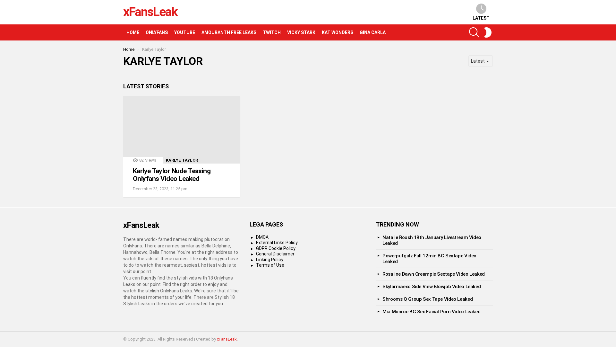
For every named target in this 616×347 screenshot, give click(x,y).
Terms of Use (270, 265)
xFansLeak (150, 11)
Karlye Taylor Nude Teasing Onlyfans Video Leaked (171, 174)
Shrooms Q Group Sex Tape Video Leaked (427, 299)
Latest (481, 18)
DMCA (262, 237)
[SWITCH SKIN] (488, 32)
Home (132, 32)
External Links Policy (277, 242)
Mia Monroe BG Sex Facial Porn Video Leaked (431, 312)
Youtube (184, 32)
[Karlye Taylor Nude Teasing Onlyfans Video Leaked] (181, 130)
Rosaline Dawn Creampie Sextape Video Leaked (433, 274)
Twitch (272, 32)
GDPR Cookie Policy (275, 248)
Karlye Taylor (182, 160)
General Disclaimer (275, 253)
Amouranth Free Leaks (228, 32)
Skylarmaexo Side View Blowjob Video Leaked (431, 286)
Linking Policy (269, 259)
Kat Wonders (337, 32)
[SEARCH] (474, 32)
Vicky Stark (301, 32)
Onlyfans (157, 32)
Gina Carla (373, 32)
